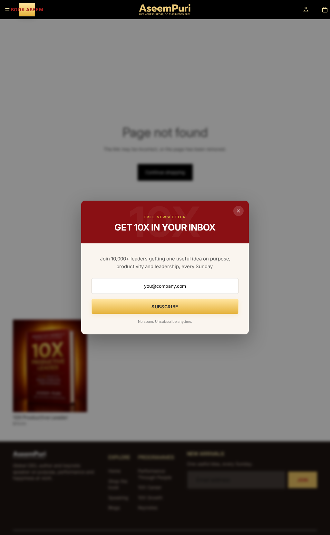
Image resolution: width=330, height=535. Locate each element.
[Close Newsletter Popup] (238, 211)
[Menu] (7, 9)
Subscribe (165, 306)
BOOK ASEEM (27, 9)
